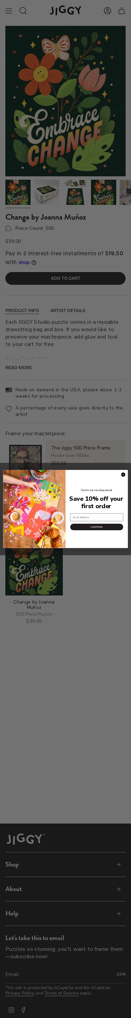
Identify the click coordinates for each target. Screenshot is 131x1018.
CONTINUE (96, 527)
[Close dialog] (123, 475)
